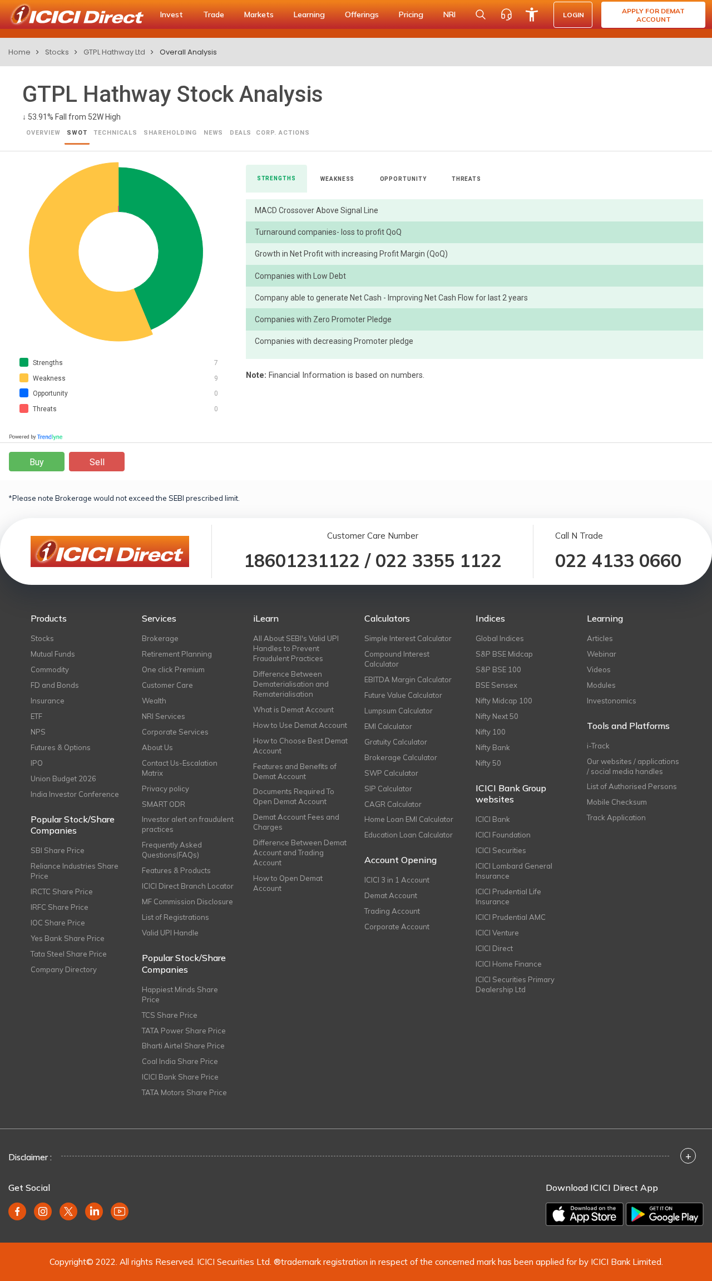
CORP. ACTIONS (282, 132)
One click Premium (173, 669)
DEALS (241, 132)
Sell (97, 462)
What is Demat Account (293, 709)
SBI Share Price (58, 850)
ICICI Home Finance (509, 963)
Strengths (276, 178)
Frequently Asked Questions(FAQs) (172, 849)
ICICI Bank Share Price (180, 1076)
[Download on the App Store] (585, 1214)
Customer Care (167, 685)
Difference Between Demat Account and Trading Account (300, 852)
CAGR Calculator (393, 804)
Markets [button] (259, 14)
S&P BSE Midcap (504, 653)
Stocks (57, 52)
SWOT (77, 132)
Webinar (601, 653)
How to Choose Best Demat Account (300, 745)
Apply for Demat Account (653, 15)
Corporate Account (396, 926)
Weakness (337, 179)
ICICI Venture (497, 932)
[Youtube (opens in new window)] (119, 1211)
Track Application (616, 817)
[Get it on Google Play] (665, 1214)
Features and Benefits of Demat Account (295, 771)
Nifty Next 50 (497, 716)
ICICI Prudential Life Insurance (508, 896)
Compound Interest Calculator (396, 658)
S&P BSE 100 (498, 669)
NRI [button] (449, 14)
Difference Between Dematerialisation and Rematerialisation (291, 683)
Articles (600, 638)
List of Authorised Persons (632, 786)
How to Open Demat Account (288, 883)
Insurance (48, 700)
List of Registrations (175, 917)
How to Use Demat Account (300, 725)
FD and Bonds (55, 685)
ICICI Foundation (503, 834)
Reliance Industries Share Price (74, 870)
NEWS (214, 132)
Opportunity (403, 179)
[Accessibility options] (531, 14)
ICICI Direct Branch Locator (188, 885)
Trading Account (392, 910)
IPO (37, 762)
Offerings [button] (362, 14)
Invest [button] (171, 14)
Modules (601, 685)
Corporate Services (175, 731)
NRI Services (163, 716)
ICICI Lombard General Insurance (514, 870)
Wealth (154, 700)
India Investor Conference (75, 794)
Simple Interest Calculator (408, 638)
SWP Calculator (391, 772)
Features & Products (176, 870)
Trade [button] (213, 14)
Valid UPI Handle (170, 932)
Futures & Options (61, 747)
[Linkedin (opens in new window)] (94, 1211)
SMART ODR (163, 804)
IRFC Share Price (59, 907)
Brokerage (160, 638)
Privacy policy (165, 788)
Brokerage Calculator (400, 757)
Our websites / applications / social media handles (633, 766)
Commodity (50, 669)
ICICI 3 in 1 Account (396, 879)
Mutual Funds (53, 653)
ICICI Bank (493, 819)
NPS (38, 731)
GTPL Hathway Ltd (114, 52)
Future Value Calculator (403, 695)
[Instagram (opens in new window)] (43, 1211)
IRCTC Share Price (62, 891)
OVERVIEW (43, 132)
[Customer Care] (506, 14)
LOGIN (573, 15)
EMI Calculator (388, 726)
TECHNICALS (115, 132)
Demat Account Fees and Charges (296, 821)
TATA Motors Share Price (184, 1092)
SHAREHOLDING (170, 132)
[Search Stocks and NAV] (480, 14)
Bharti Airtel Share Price (183, 1045)
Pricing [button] (411, 14)
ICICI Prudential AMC (511, 917)
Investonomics (611, 700)
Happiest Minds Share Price (180, 994)
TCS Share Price (169, 1015)
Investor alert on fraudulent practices (188, 824)
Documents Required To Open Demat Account (293, 796)
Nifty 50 (488, 762)
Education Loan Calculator (408, 834)
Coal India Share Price (180, 1061)
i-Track (598, 745)
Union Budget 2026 (63, 778)
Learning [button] (309, 14)
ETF (36, 716)
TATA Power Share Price (184, 1030)
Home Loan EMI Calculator (408, 819)
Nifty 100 (491, 731)
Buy (36, 462)
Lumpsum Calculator (398, 710)
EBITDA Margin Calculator (408, 679)
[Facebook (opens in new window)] (17, 1211)
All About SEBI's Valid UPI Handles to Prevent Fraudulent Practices (296, 648)
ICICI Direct (494, 948)
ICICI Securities (501, 850)
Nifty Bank (493, 747)
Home (19, 52)
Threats (466, 179)
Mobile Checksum (617, 801)
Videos (599, 669)
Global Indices (500, 638)
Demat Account (390, 895)
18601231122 (302, 560)
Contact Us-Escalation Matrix (179, 767)
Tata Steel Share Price (69, 953)
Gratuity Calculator (395, 741)
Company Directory (64, 969)
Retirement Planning (177, 653)
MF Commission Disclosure (187, 901)
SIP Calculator (388, 788)
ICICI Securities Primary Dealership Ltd (515, 984)
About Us (157, 747)
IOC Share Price (58, 922)
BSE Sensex (496, 685)
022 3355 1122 (438, 560)
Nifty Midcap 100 (504, 700)
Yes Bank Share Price (68, 938)
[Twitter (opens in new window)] (68, 1211)
